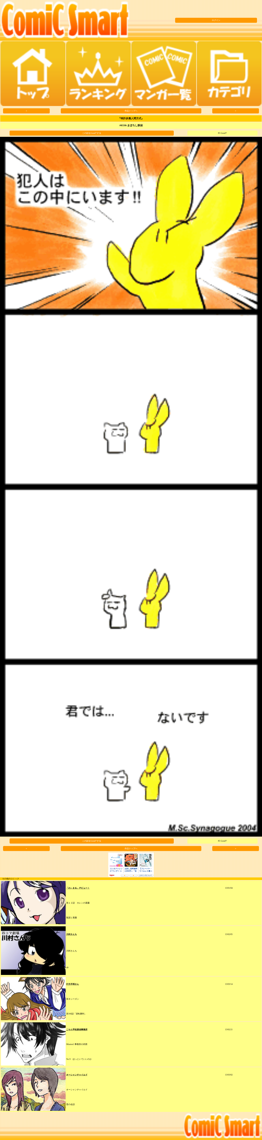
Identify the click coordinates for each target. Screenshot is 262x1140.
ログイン (216, 20)
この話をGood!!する (91, 133)
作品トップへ (131, 111)
